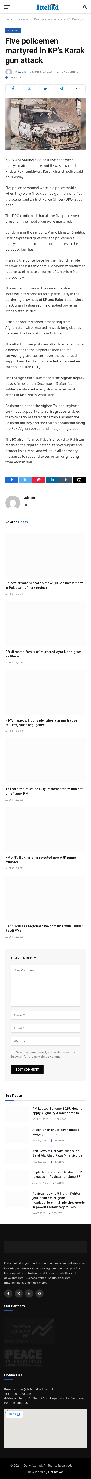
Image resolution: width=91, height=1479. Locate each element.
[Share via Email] (78, 88)
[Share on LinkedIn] (45, 88)
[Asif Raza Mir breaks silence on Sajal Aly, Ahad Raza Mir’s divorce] (17, 1156)
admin (22, 71)
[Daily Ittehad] (47, 7)
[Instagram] (29, 1293)
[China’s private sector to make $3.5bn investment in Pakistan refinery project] (45, 555)
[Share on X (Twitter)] (29, 88)
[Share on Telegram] (62, 88)
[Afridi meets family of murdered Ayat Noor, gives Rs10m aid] (45, 623)
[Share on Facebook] (13, 88)
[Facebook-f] (8, 1293)
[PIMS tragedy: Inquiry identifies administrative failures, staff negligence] (45, 692)
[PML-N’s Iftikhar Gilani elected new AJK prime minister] (45, 829)
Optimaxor (55, 1472)
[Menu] (7, 7)
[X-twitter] (19, 1293)
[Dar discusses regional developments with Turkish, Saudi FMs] (45, 898)
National (13, 30)
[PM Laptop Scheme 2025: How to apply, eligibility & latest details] (17, 1114)
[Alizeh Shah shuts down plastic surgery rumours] (17, 1135)
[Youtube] (39, 1293)
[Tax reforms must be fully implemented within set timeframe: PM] (45, 760)
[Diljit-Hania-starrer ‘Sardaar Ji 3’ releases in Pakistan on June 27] (17, 1178)
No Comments (69, 71)
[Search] (84, 7)
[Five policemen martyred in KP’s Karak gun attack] (45, 124)
